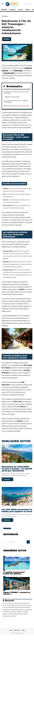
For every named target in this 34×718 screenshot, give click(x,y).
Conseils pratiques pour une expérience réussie (17, 105)
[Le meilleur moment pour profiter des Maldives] (17, 563)
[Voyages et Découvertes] (11, 4)
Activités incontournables (13, 97)
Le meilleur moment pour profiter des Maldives (14, 573)
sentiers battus (18, 70)
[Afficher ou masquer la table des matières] (26, 86)
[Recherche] (26, 4)
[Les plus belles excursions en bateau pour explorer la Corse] (17, 496)
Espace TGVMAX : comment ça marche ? (16, 593)
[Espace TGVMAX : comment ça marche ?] (17, 583)
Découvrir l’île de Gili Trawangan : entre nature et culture (17, 92)
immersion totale (9, 73)
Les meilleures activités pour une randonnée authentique (17, 101)
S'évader (6, 39)
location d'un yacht (19, 605)
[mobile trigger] (3, 4)
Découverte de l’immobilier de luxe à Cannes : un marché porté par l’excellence (17, 469)
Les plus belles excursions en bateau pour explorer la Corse (17, 510)
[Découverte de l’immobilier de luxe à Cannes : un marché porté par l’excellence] (17, 453)
